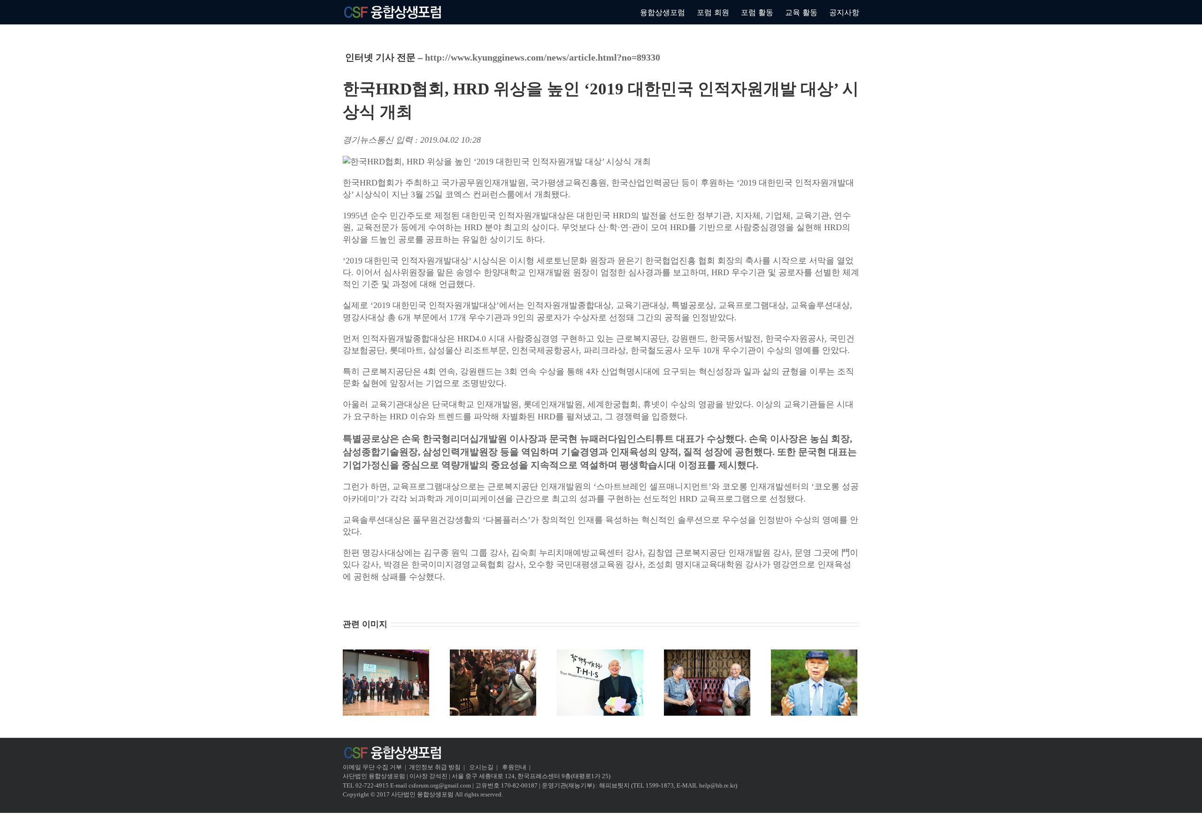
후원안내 (514, 767)
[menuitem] (668, 11)
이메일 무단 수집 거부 (372, 767)
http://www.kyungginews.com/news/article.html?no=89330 (542, 57)
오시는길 (482, 767)
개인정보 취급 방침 (435, 767)
